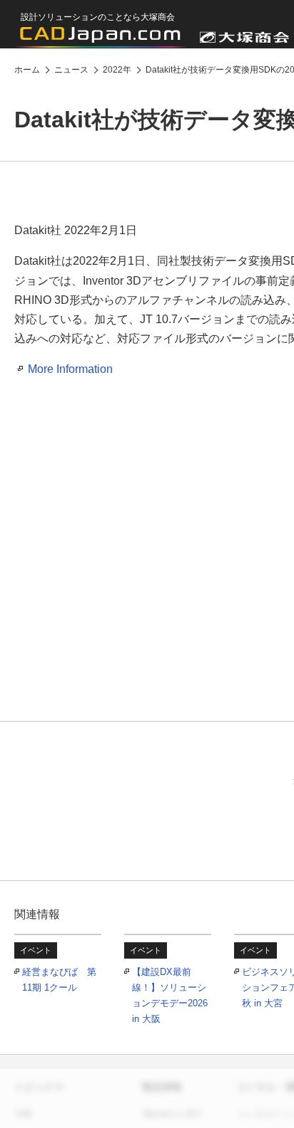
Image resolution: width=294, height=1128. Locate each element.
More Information (70, 369)
